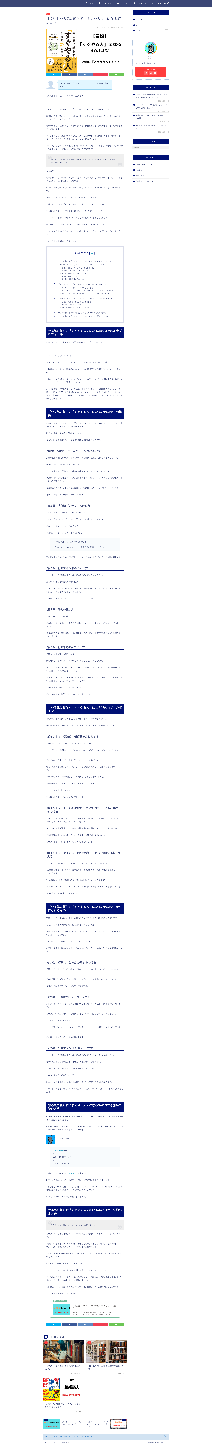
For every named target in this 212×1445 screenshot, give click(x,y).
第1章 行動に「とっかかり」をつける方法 (78, 268)
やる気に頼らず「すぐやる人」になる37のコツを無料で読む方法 (84, 313)
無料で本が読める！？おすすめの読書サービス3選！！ (151, 116)
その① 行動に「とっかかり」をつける (77, 302)
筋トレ (151, 31)
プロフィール (106, 3)
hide (92, 253)
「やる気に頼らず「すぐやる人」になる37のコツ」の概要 (81, 265)
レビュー (151, 19)
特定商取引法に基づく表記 (145, 181)
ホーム (90, 3)
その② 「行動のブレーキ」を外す (75, 305)
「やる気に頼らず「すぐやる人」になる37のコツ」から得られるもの (85, 298)
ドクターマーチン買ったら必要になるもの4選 (152, 127)
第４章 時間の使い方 (70, 276)
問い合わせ (123, 3)
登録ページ (59, 1150)
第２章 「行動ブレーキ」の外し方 (75, 271)
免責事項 (64, 1442)
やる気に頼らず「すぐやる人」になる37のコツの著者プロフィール (84, 261)
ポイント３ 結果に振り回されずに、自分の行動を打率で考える (86, 293)
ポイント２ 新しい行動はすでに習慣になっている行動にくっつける (87, 290)
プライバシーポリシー (144, 3)
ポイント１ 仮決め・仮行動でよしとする (77, 288)
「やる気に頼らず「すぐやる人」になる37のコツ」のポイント (83, 284)
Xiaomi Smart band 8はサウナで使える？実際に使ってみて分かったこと (151, 96)
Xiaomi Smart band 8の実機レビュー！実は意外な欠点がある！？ (151, 106)
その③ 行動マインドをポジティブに (76, 307)
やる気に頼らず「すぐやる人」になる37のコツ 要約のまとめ (83, 316)
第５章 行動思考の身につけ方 (73, 279)
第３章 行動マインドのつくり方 (74, 273)
